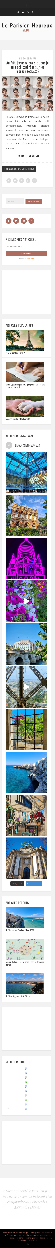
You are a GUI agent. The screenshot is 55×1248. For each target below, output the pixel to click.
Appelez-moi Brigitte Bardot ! (18, 419)
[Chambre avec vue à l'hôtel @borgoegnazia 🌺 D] (26, 730)
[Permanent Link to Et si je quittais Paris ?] (25, 349)
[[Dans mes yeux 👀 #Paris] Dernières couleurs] (26, 601)
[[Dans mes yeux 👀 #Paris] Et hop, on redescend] (26, 687)
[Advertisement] (26, 291)
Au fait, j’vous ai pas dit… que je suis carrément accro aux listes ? (25, 386)
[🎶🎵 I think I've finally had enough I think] (26, 858)
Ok (27, 1244)
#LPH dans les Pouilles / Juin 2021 (20, 930)
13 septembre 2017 (10, 169)
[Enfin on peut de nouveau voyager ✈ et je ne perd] (26, 815)
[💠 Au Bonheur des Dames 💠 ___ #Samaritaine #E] (26, 472)
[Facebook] (18, 12)
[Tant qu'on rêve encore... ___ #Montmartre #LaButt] (26, 558)
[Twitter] (23, 12)
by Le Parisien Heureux (26, 169)
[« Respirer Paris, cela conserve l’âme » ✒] (26, 644)
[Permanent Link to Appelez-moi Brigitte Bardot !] (25, 415)
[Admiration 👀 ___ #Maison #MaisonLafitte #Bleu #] (26, 515)
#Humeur (31, 58)
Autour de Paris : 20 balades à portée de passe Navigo (25, 963)
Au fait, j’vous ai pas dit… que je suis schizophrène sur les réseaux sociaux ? (27, 67)
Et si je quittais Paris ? (15, 353)
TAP (8, 1108)
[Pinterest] (32, 12)
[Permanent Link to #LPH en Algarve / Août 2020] (25, 993)
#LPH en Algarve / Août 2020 (18, 996)
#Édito (22, 58)
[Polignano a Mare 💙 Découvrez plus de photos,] (26, 772)
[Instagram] (27, 12)
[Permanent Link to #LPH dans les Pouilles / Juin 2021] (25, 927)
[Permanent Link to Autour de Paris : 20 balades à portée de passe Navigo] (25, 959)
